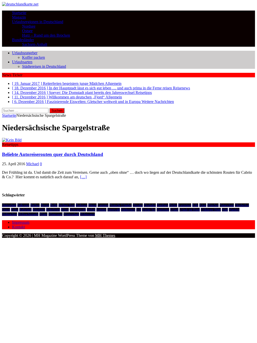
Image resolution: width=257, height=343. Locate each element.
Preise (14, 209)
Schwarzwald (78, 209)
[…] (83, 177)
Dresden (138, 205)
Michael (32, 164)
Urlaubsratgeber (24, 53)
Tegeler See (149, 209)
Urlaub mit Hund (189, 209)
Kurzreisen (184, 205)
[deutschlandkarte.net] (20, 4)
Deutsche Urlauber (120, 205)
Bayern (45, 205)
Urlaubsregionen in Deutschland (37, 22)
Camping (103, 205)
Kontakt (18, 227)
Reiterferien (53, 209)
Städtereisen (128, 209)
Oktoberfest (242, 205)
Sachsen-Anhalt (34, 44)
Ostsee (27, 31)
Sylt (138, 209)
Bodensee (81, 205)
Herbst (173, 205)
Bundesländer (23, 40)
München (213, 205)
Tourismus (163, 209)
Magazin (19, 17)
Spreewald (113, 209)
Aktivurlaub (9, 205)
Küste (202, 205)
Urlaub (174, 209)
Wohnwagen (87, 214)
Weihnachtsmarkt (28, 214)
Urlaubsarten (22, 62)
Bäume (92, 205)
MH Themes (105, 235)
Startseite (19, 13)
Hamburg (162, 205)
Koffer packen (33, 57)
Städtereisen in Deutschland (44, 66)
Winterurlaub (71, 214)
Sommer (101, 209)
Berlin (53, 205)
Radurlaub (25, 209)
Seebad (91, 209)
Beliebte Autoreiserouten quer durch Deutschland (52, 154)
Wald (225, 209)
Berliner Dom (66, 205)
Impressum (20, 222)
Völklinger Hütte (211, 209)
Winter (43, 214)
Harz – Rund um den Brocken (46, 35)
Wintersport (55, 214)
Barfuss (35, 205)
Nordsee (28, 26)
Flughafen (150, 205)
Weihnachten (9, 214)
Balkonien (23, 205)
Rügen (65, 209)
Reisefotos (39, 209)
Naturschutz (227, 205)
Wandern (234, 209)
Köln (195, 205)
